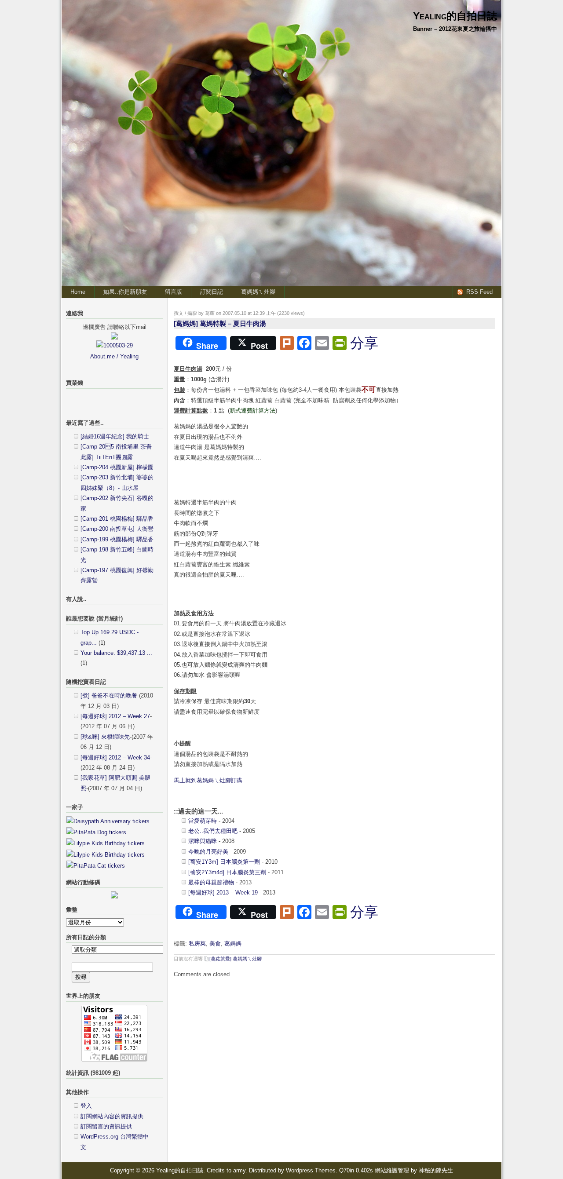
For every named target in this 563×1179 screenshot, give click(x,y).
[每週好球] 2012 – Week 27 (115, 716)
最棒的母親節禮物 (211, 882)
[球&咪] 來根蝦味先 (105, 737)
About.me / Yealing (114, 356)
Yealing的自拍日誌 (455, 16)
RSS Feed (479, 291)
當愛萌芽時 (202, 821)
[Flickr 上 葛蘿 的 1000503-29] (114, 345)
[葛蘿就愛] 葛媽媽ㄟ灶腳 (235, 958)
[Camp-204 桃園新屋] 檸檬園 (117, 467)
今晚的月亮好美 (208, 851)
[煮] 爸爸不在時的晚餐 (108, 695)
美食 (215, 943)
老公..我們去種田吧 (213, 831)
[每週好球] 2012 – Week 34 (115, 757)
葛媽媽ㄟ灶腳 (258, 291)
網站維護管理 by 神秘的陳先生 (414, 1170)
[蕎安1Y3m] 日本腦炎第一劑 (224, 861)
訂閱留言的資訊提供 (106, 1126)
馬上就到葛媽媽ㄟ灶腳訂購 (208, 780)
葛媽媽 (232, 943)
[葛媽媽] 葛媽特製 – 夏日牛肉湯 (220, 323)
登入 (86, 1105)
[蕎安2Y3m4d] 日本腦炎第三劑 (227, 872)
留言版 (173, 291)
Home (77, 291)
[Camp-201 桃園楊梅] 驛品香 (117, 518)
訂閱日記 (211, 291)
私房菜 (197, 943)
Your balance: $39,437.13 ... (116, 653)
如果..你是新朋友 (125, 291)
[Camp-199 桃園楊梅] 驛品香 (117, 539)
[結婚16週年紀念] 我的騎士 (114, 436)
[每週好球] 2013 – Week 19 (223, 892)
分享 (364, 343)
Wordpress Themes (311, 1170)
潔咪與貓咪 (202, 841)
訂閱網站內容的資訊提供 (111, 1116)
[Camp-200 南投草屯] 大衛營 (117, 529)
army (239, 1170)
